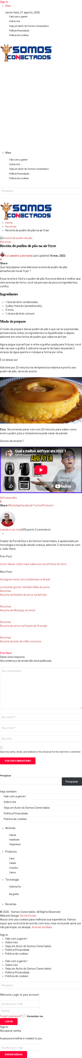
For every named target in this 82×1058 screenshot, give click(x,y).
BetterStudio (28, 915)
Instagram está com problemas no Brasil (25, 579)
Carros (12, 872)
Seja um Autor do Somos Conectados (29, 26)
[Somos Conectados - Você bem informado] (26, 60)
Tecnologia (12, 879)
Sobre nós (14, 21)
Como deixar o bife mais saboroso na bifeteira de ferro (33, 564)
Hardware (14, 839)
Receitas (5, 241)
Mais (8, 5)
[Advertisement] (41, 107)
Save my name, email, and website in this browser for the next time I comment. (40, 752)
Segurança (15, 844)
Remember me (35, 1016)
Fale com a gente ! (18, 16)
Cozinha (13, 867)
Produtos (11, 851)
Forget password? (11, 1016)
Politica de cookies (19, 35)
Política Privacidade (19, 30)
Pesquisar (5, 775)
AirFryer (4, 497)
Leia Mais (46, 927)
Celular (12, 863)
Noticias (10, 828)
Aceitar (36, 927)
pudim (13, 497)
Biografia (14, 894)
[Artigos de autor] (7, 525)
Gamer (12, 835)
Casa (11, 858)
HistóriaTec (15, 886)
